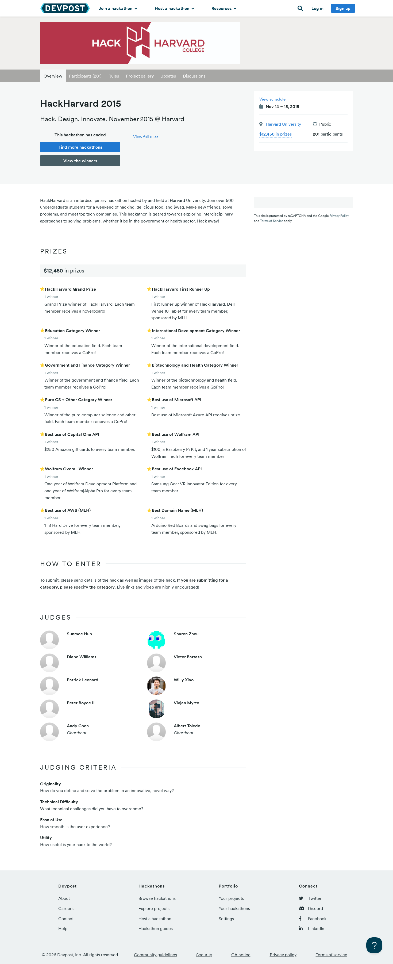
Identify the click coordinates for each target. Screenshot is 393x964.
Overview (53, 76)
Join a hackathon (116, 8)
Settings (226, 918)
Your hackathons (234, 908)
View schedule (272, 99)
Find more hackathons (80, 147)
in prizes (275, 134)
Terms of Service (271, 221)
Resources (222, 8)
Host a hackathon (172, 8)
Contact (66, 918)
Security (204, 954)
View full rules (146, 136)
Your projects (231, 898)
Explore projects (153, 908)
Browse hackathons (157, 898)
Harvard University (283, 124)
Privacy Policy (339, 216)
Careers (66, 908)
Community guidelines (155, 954)
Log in (317, 8)
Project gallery (140, 76)
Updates (168, 76)
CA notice (241, 954)
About (64, 898)
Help (62, 928)
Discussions (194, 76)
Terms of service (331, 954)
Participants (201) (85, 76)
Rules (114, 76)
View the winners (80, 160)
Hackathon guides (155, 928)
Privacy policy (283, 954)
